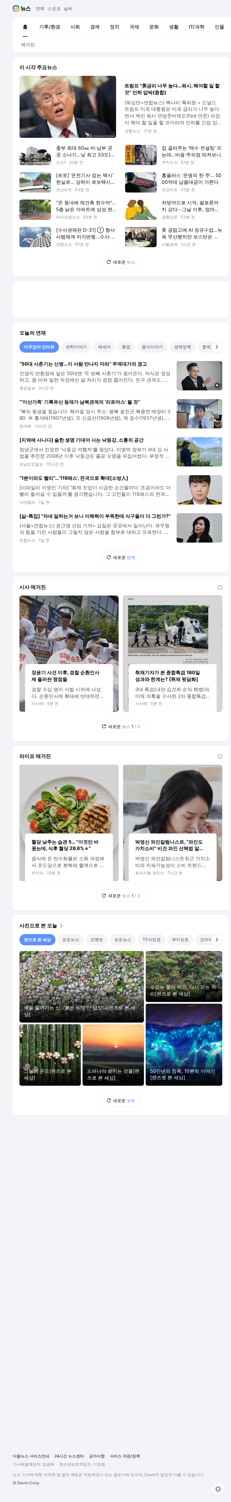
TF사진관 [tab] (152, 939)
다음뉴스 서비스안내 (31, 1456)
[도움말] (220, 587)
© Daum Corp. (26, 1482)
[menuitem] (25, 26)
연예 (40, 8)
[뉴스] (26, 8)
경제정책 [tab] (182, 346)
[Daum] (17, 8)
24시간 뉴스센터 (69, 1456)
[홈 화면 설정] (218, 1489)
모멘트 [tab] (96, 939)
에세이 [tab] (104, 346)
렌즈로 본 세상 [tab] (37, 939)
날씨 (68, 8)
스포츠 (54, 8)
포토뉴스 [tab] (70, 939)
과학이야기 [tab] (76, 346)
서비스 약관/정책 (125, 1456)
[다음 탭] (216, 347)
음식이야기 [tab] (152, 346)
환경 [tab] (126, 346)
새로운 (124, 262)
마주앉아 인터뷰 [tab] (39, 346)
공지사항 (97, 1456)
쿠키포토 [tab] (180, 939)
